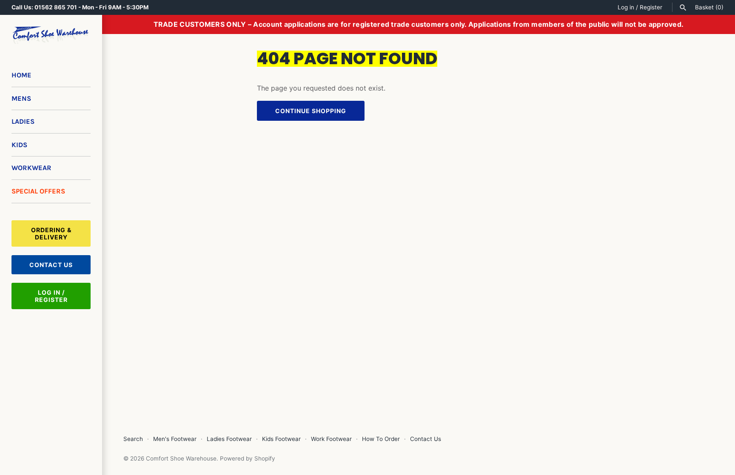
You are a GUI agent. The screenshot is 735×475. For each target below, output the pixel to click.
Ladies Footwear (229, 438)
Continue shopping (310, 110)
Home (21, 75)
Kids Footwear (281, 438)
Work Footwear (331, 438)
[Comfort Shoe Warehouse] (51, 35)
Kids (19, 145)
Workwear (31, 168)
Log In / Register (51, 296)
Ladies (22, 121)
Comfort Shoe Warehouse (181, 458)
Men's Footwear (175, 438)
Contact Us (51, 264)
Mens (21, 98)
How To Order (381, 438)
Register (651, 7)
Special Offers (38, 191)
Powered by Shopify (247, 458)
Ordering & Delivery (51, 233)
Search (133, 438)
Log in (626, 7)
